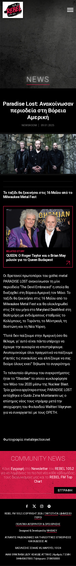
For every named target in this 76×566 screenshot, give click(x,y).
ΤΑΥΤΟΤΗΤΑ (51, 513)
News (38, 79)
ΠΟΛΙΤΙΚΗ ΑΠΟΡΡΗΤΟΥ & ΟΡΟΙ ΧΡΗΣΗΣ (38, 524)
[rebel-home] (13, 10)
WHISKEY (52, 530)
